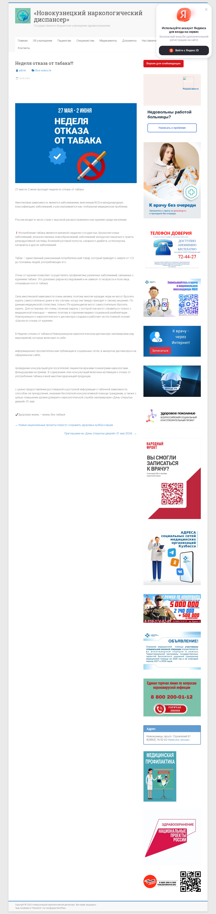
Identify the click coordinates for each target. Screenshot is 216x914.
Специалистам (85, 40)
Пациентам (64, 40)
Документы (129, 40)
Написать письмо (179, 739)
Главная (23, 40)
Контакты (24, 48)
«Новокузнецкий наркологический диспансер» (88, 16)
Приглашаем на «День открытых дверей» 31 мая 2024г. (100, 433)
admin (22, 70)
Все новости (43, 70)
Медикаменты (108, 40)
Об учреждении (42, 40)
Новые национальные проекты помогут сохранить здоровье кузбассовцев (64, 425)
